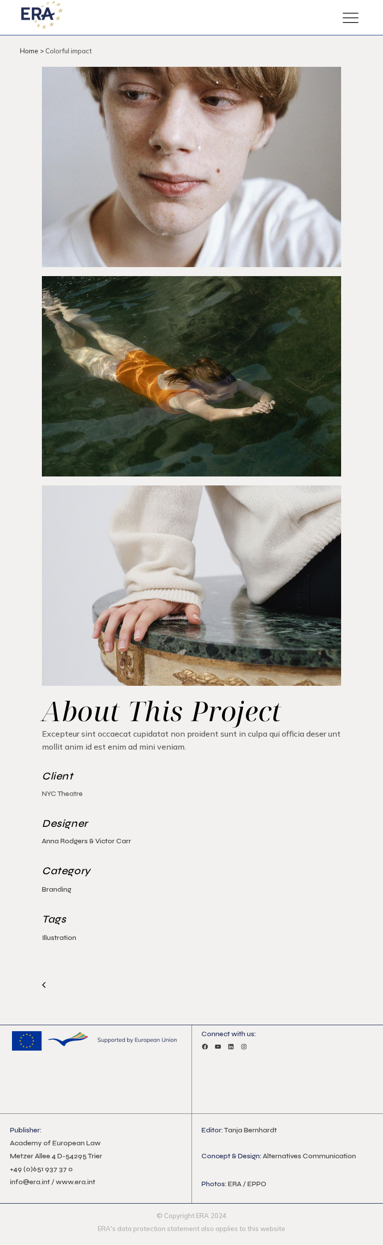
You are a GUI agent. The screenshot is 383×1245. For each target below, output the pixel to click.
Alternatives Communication (309, 1156)
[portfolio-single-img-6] (191, 589)
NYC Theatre (62, 793)
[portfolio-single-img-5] (191, 380)
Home (29, 51)
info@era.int (30, 1182)
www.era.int (75, 1182)
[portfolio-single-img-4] (191, 170)
